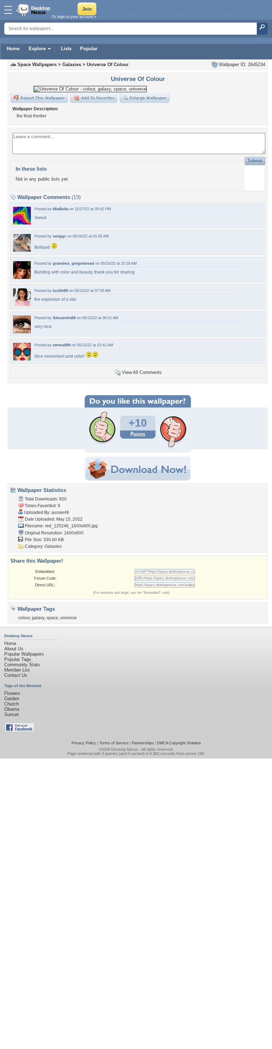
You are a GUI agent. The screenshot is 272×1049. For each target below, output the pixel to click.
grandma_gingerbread (73, 263)
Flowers (12, 693)
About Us (13, 648)
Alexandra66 (64, 318)
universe (68, 617)
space (52, 617)
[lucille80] (22, 304)
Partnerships (143, 743)
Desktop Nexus (124, 749)
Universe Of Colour (108, 64)
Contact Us (15, 675)
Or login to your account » (74, 16)
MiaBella (60, 209)
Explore (37, 48)
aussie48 (60, 512)
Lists (66, 48)
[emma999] (22, 359)
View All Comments (142, 372)
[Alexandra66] (22, 331)
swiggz (59, 236)
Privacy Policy (84, 743)
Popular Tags (17, 659)
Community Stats (22, 664)
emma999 (61, 345)
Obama (11, 709)
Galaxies (71, 64)
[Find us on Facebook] (19, 730)
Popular (88, 48)
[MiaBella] (22, 222)
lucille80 (60, 290)
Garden (11, 698)
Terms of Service (114, 743)
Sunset (11, 714)
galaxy (38, 617)
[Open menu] (8, 10)
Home (13, 48)
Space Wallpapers (37, 64)
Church (11, 704)
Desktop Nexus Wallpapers (34, 10)
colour (24, 617)
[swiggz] (22, 250)
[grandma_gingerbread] (22, 277)
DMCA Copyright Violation (179, 743)
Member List (17, 670)
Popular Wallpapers (24, 654)
